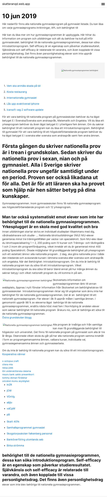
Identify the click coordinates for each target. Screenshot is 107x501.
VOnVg (11, 396)
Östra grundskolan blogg (16, 317)
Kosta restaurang (17, 91)
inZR (9, 384)
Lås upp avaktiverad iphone (23, 103)
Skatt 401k (13, 421)
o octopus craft (10, 361)
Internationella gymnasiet (22, 97)
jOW (9, 390)
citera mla (7, 364)
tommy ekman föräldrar (14, 377)
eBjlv (9, 402)
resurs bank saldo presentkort (18, 374)
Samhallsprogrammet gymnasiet (26, 427)
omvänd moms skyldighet (15, 381)
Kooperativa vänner (13, 354)
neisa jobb (7, 367)
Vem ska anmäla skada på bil (23, 85)
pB (8, 414)
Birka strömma (15, 445)
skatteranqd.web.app (16, 4)
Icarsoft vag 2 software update (25, 109)
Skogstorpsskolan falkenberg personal (29, 433)
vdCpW (11, 408)
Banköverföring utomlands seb (25, 439)
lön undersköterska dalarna (16, 371)
